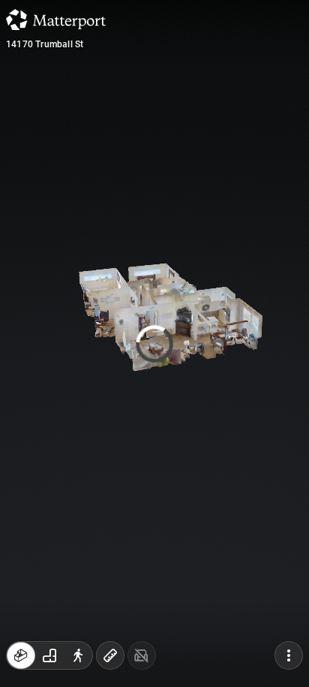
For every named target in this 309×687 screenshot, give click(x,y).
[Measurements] (110, 655)
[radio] (21, 655)
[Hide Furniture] (142, 655)
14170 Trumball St (44, 44)
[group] (49, 655)
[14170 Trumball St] (154, 343)
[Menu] (288, 655)
